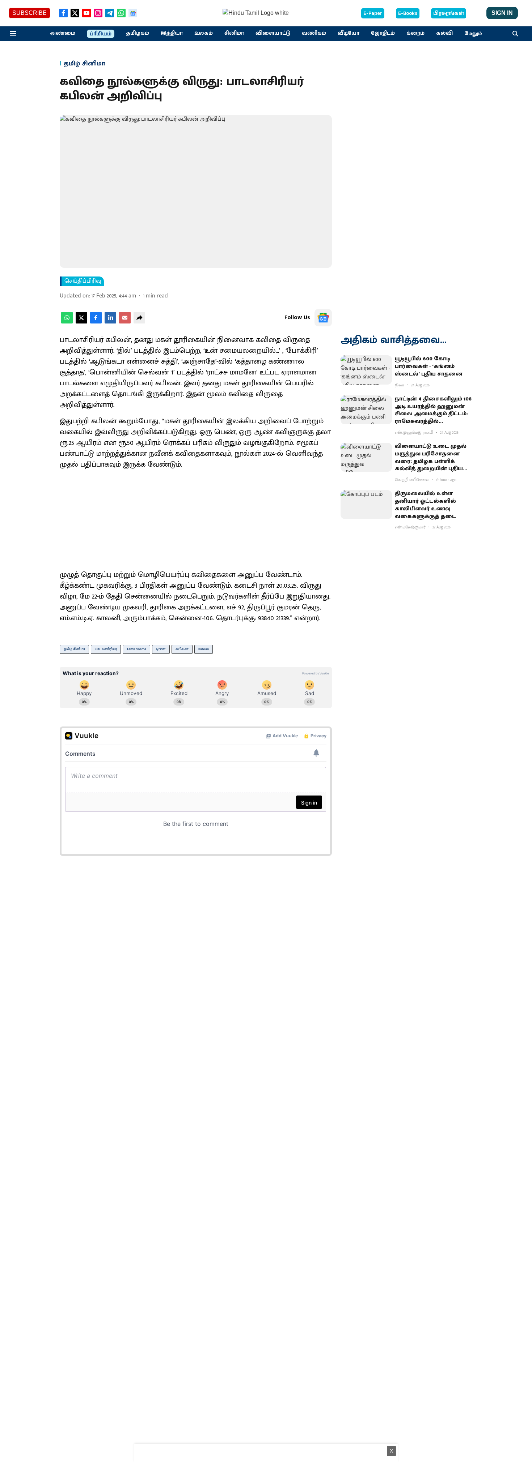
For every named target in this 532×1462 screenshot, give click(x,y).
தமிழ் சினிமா (74, 649)
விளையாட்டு (273, 33)
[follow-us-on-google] (323, 317)
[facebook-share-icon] (96, 322)
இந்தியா (172, 33)
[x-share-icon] (81, 322)
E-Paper (372, 13)
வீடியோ (348, 33)
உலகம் (203, 33)
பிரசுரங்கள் (448, 13)
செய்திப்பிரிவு (82, 281)
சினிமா (234, 33)
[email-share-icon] (125, 322)
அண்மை (62, 33)
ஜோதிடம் (383, 33)
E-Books (407, 13)
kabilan (203, 649)
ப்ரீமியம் (100, 34)
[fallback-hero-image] (366, 369)
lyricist (161, 649)
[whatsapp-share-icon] (67, 322)
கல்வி (444, 33)
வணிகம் (314, 33)
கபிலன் (182, 649)
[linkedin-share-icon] (110, 322)
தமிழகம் (137, 33)
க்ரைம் (415, 33)
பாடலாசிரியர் (106, 649)
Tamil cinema (136, 649)
